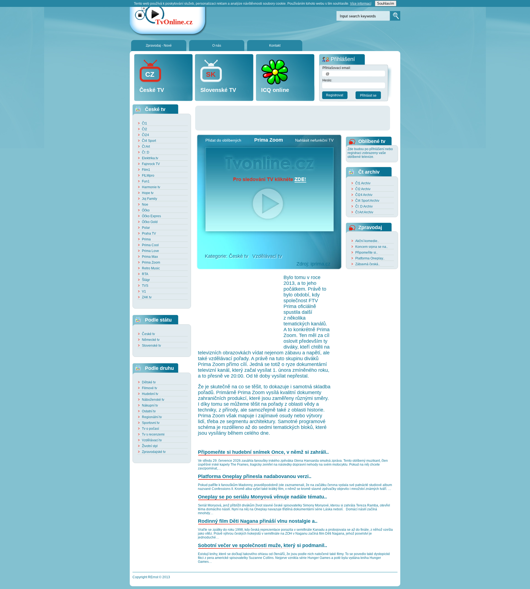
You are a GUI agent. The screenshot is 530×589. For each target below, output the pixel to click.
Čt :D (145, 152)
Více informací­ (360, 4)
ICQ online (275, 90)
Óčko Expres (151, 216)
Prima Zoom (151, 262)
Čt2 (144, 129)
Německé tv (151, 340)
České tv (148, 334)
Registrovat (334, 95)
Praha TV (149, 233)
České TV (151, 90)
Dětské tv (149, 382)
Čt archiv (369, 172)
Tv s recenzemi (153, 434)
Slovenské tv (151, 345)
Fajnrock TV (151, 164)
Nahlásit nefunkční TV (314, 140)
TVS (145, 286)
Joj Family (149, 199)
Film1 (146, 170)
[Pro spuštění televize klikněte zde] (269, 190)
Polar (146, 228)
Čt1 (144, 123)
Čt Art (146, 146)
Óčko (146, 210)
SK (211, 74)
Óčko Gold (150, 222)
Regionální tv (152, 417)
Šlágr (146, 280)
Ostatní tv (149, 411)
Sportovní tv (151, 423)
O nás (216, 45)
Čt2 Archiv (362, 189)
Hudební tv (150, 394)
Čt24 (145, 135)
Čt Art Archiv (364, 212)
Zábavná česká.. (367, 264)
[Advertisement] (295, 118)
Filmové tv (149, 388)
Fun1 (146, 181)
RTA (145, 274)
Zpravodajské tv (154, 452)
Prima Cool (150, 245)
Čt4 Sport (149, 141)
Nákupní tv (150, 405)
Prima (146, 239)
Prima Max (150, 257)
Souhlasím (385, 3)
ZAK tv (147, 297)
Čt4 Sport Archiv (367, 201)
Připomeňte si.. (366, 252)
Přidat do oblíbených (223, 140)
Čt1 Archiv (362, 183)
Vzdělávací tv (152, 440)
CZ (149, 74)
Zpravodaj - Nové (159, 45)
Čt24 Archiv (363, 195)
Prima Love (150, 251)
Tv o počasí (150, 429)
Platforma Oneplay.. (370, 258)
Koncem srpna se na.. (371, 247)
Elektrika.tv (150, 158)
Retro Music (151, 268)
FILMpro (148, 175)
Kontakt (274, 45)
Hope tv (147, 193)
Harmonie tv (151, 187)
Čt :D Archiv (364, 206)
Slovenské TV (218, 90)
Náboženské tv (153, 400)
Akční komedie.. (367, 241)
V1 (144, 291)
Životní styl (150, 446)
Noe (145, 204)
